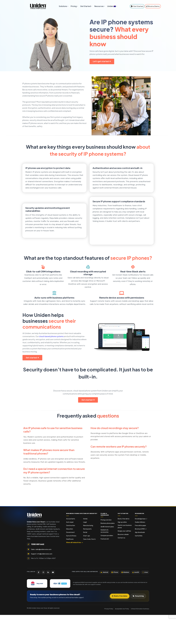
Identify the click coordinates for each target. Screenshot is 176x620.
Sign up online (122, 522)
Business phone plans (108, 523)
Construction (70, 525)
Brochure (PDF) (140, 529)
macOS (136, 572)
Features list (105, 539)
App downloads (140, 532)
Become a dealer (123, 534)
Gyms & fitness (71, 536)
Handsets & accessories (104, 531)
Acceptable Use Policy (122, 609)
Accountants (70, 519)
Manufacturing (88, 525)
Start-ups (86, 536)
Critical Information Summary (140, 609)
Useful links (138, 536)
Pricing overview (106, 520)
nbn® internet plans (107, 527)
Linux (146, 572)
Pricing (74, 6)
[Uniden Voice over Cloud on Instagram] (43, 572)
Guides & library (140, 522)
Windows (126, 572)
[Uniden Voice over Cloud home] (34, 515)
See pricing (139, 596)
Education (69, 529)
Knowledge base (140, 519)
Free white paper (140, 525)
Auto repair (70, 522)
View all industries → (74, 542)
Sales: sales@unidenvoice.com (41, 549)
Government (70, 532)
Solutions (63, 6)
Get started (31, 358)
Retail (85, 532)
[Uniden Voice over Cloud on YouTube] (53, 572)
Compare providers (107, 535)
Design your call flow (124, 531)
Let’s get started (101, 61)
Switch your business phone (125, 526)
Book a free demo (123, 519)
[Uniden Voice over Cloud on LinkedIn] (48, 572)
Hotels (85, 519)
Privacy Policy (108, 609)
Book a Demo (154, 6)
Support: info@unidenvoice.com (41, 554)
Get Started (85, 6)
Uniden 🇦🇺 (111, 6)
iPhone (115, 572)
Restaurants (87, 529)
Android (105, 572)
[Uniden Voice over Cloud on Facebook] (39, 572)
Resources (99, 6)
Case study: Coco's (89, 539)
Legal (85, 522)
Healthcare (70, 539)
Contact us (121, 538)
